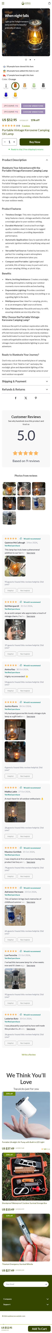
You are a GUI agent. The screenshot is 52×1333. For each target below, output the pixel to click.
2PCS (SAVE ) (11, 106)
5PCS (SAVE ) (11, 112)
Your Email (10, 1284)
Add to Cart (39, 1328)
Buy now (34, 142)
